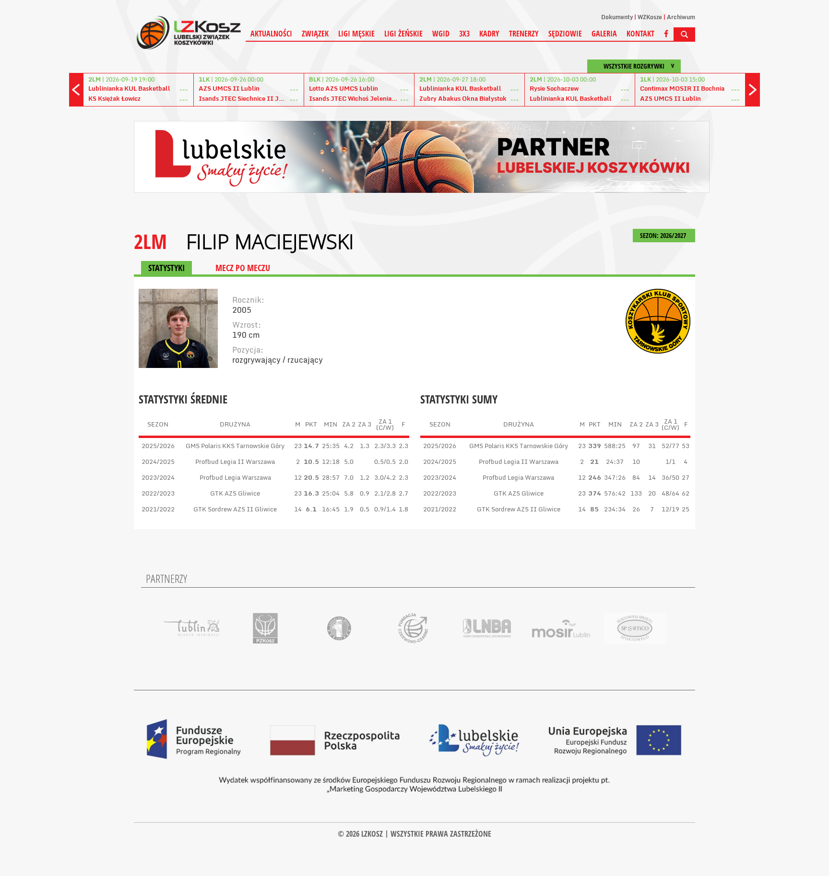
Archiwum (681, 17)
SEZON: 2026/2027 (663, 235)
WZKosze (650, 17)
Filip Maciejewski (270, 241)
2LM (150, 241)
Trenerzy (524, 33)
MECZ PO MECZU (242, 267)
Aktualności (271, 33)
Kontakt (640, 33)
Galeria (604, 33)
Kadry (489, 33)
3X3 (464, 33)
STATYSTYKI (166, 267)
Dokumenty (617, 17)
